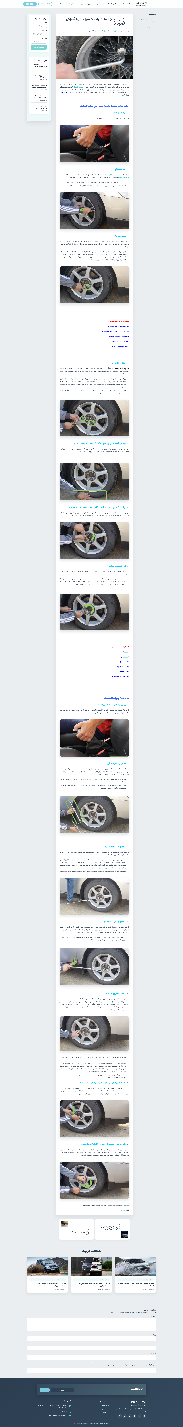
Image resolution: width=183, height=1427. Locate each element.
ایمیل (154, 1344)
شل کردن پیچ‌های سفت (149, 27)
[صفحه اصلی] (141, 4)
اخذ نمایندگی (103, 1409)
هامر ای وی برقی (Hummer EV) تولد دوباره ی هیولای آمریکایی (136, 1284)
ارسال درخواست (39, 47)
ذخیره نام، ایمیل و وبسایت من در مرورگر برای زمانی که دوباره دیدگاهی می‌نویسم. (132, 1365)
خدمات (104, 1412)
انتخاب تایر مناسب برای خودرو (120, 341)
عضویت (44, 1390)
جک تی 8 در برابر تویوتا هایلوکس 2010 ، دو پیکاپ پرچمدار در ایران (94, 1284)
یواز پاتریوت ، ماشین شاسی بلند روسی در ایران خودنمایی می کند (51, 1284)
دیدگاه (153, 1317)
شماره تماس (43, 38)
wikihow (122, 1210)
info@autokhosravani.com (58, 1415)
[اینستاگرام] (144, 1416)
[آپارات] (134, 1416)
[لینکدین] (130, 1416)
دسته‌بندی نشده (122, 31)
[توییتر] (125, 1416)
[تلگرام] (139, 1416)
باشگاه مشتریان (45, 4)
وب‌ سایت (153, 1353)
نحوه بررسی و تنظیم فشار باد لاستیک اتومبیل (115, 331)
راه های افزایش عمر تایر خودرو (120, 346)
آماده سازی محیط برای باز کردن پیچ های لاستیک (147, 20)
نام (46, 23)
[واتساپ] (120, 1416)
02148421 (64, 1411)
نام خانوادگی (43, 30)
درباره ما (104, 1406)
